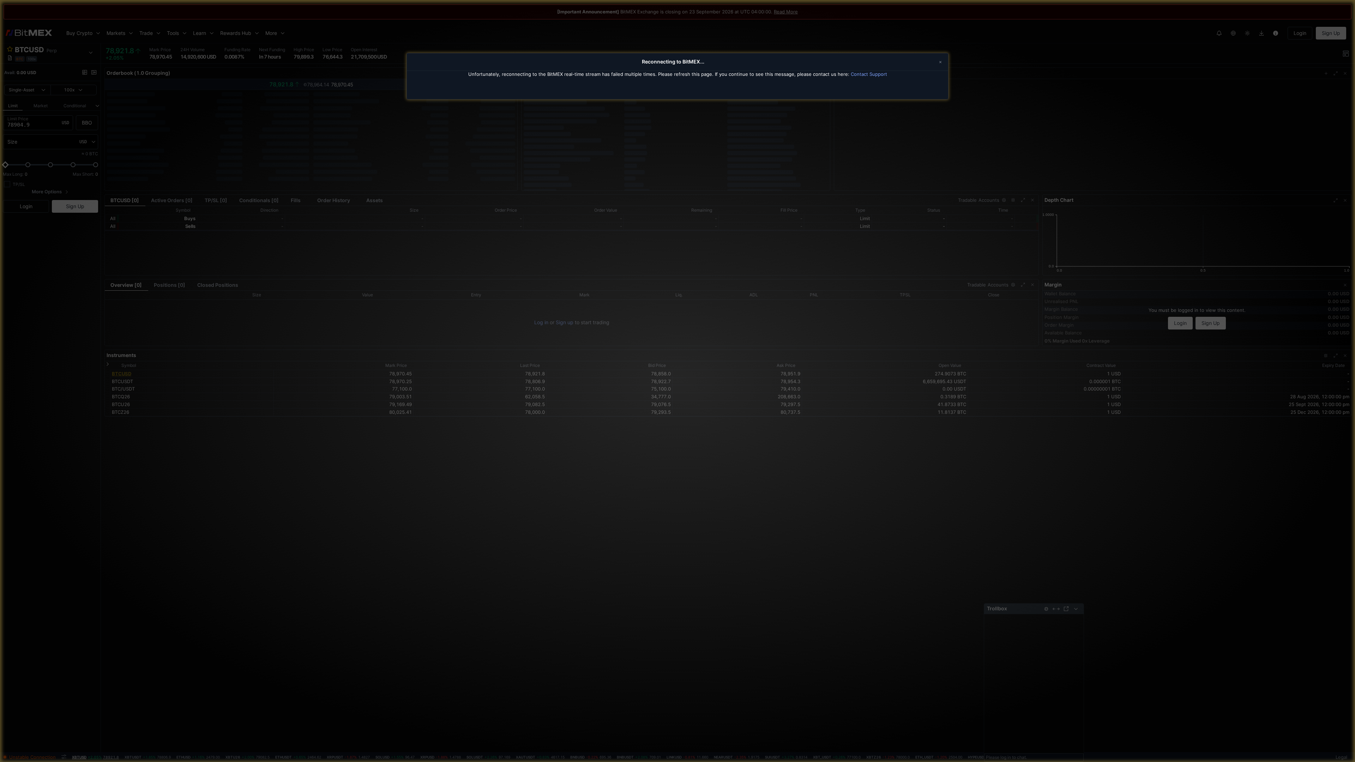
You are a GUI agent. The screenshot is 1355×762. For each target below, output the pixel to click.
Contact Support (869, 74)
